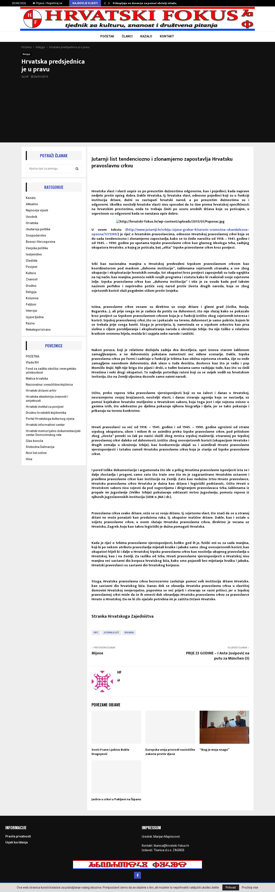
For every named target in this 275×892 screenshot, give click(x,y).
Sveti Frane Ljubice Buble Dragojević (110, 752)
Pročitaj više (250, 887)
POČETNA (32, 356)
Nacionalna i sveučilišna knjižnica (49, 384)
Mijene (97, 653)
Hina (29, 459)
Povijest (31, 267)
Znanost (31, 279)
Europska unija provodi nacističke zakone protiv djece (170, 752)
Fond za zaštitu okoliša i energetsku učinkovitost (51, 370)
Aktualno (32, 204)
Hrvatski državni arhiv (41, 390)
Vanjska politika (37, 248)
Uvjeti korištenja (16, 842)
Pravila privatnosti (18, 836)
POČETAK (107, 36)
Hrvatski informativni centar (45, 424)
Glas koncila (34, 441)
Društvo (31, 285)
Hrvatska (32, 223)
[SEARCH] (77, 168)
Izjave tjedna (35, 317)
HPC (96, 632)
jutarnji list (111, 632)
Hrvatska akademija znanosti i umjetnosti (47, 398)
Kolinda (129, 632)
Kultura (31, 273)
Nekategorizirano (38, 329)
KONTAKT (167, 36)
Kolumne (32, 298)
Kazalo (31, 198)
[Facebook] (137, 875)
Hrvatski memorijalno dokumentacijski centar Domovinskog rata (53, 433)
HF (27, 76)
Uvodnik (31, 216)
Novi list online (36, 453)
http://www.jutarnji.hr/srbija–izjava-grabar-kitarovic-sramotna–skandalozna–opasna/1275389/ (170, 232)
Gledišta (31, 260)
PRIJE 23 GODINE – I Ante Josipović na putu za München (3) (217, 656)
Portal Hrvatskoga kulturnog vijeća (50, 418)
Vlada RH (32, 362)
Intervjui (31, 310)
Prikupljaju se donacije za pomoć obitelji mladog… (146, 3)
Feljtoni (31, 304)
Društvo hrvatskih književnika (46, 412)
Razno (30, 323)
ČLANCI (127, 36)
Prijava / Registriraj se (48, 3)
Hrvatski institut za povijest (44, 406)
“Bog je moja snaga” (214, 749)
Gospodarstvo (36, 235)
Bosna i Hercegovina (40, 241)
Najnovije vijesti (37, 210)
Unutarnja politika (38, 229)
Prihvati (231, 887)
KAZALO (146, 36)
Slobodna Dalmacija (40, 447)
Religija (26, 54)
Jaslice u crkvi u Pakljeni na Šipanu (116, 799)
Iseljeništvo (34, 254)
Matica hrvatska (37, 378)
